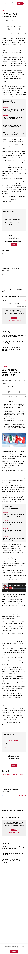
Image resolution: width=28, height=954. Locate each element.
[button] (3, 3)
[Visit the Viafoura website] (23, 306)
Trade (3, 10)
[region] (14, 303)
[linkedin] (11, 34)
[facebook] (9, 34)
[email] (18, 34)
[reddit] (16, 34)
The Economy (5, 366)
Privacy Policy (22, 947)
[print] (25, 34)
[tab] (5, 301)
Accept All (14, 951)
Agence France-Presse (14, 386)
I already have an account (14, 320)
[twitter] (14, 34)
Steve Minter (14, 24)
